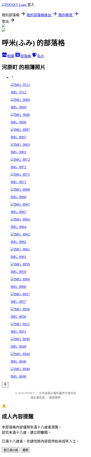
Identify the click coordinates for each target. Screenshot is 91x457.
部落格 (26, 56)
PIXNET (30, 393)
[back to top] (5, 385)
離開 (25, 450)
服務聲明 (55, 397)
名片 (40, 56)
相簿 (11, 56)
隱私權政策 (37, 397)
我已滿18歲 (11, 450)
